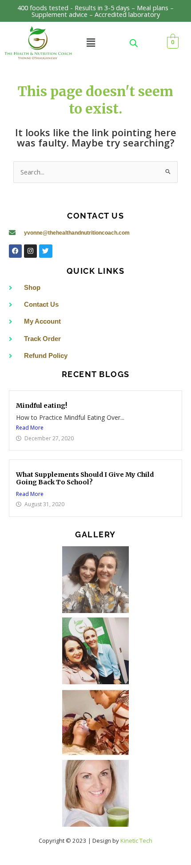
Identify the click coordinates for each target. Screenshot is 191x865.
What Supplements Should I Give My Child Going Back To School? (85, 479)
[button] (90, 42)
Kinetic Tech (136, 841)
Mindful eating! (41, 406)
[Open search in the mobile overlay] (133, 43)
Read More (30, 427)
